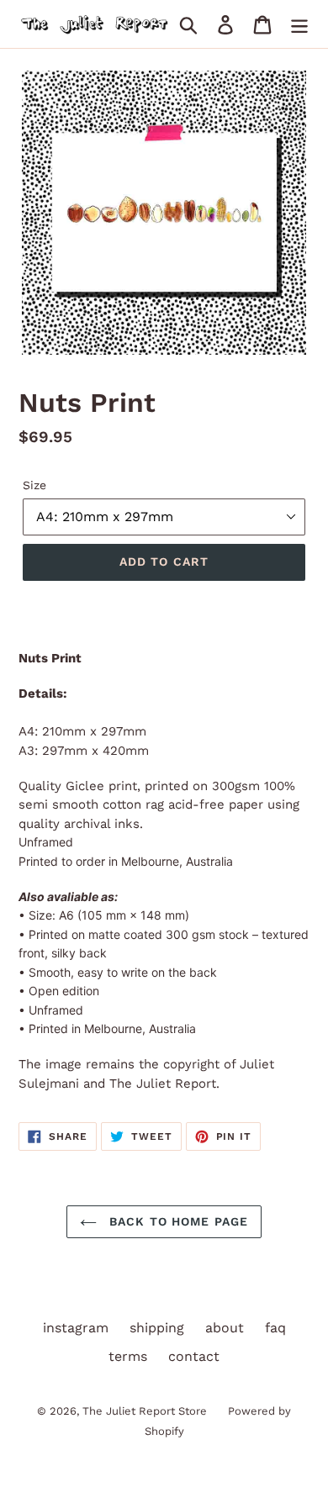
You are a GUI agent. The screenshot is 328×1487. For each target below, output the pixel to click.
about (224, 1328)
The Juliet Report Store (144, 1411)
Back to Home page (176, 1221)
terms (127, 1356)
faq (275, 1328)
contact (194, 1356)
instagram (75, 1328)
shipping (157, 1328)
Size (34, 485)
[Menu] (299, 24)
